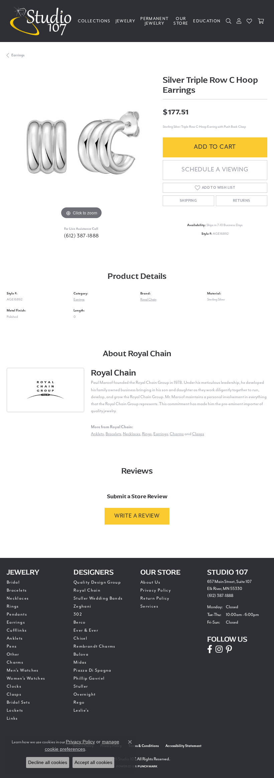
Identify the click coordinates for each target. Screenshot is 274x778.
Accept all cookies (93, 762)
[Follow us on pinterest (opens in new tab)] (229, 649)
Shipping (188, 201)
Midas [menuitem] (80, 662)
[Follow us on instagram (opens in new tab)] (219, 649)
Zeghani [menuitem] (83, 606)
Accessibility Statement (183, 746)
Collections (94, 21)
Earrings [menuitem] (16, 622)
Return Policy (155, 598)
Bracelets (113, 434)
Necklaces (131, 434)
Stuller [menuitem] (81, 686)
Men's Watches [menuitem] (23, 670)
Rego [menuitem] (79, 702)
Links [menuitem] (12, 718)
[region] (81, 146)
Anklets (97, 434)
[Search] (229, 21)
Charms (177, 434)
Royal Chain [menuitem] (87, 590)
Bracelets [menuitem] (17, 590)
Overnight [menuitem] (85, 694)
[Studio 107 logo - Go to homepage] (42, 21)
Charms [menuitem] (15, 662)
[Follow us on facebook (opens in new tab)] (209, 649)
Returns (241, 201)
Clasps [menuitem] (14, 694)
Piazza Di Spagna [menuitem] (93, 670)
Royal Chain (148, 299)
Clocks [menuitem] (14, 686)
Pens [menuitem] (12, 646)
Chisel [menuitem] (80, 638)
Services (149, 606)
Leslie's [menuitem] (81, 710)
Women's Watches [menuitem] (26, 678)
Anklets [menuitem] (15, 638)
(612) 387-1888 (81, 235)
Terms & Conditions (143, 746)
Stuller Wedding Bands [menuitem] (98, 598)
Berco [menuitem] (80, 622)
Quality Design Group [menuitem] (97, 582)
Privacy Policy (155, 590)
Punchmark (147, 766)
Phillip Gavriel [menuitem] (89, 678)
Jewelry (126, 21)
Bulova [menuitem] (81, 654)
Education (207, 21)
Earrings (17, 55)
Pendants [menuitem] (17, 614)
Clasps (198, 434)
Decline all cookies (47, 762)
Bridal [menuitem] (13, 582)
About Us (150, 582)
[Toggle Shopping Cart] (261, 21)
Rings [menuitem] (13, 606)
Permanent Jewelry (154, 21)
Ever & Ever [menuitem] (86, 630)
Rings (147, 434)
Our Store (180, 21)
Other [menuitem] (13, 654)
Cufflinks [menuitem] (17, 630)
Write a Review (137, 515)
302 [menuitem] (78, 614)
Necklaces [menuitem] (18, 598)
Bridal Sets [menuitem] (18, 702)
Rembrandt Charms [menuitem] (95, 646)
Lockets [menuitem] (15, 710)
